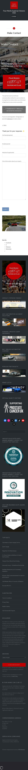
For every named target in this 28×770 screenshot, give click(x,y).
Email (6, 144)
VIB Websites (21, 749)
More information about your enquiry (11, 161)
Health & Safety (6, 606)
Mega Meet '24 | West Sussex (9, 551)
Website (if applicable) (8, 152)
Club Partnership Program (8, 610)
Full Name (7, 135)
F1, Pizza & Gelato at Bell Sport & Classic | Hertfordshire (12, 556)
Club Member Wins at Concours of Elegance (12, 581)
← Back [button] (4, 125)
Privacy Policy (5, 602)
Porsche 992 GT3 (6, 585)
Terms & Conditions (7, 598)
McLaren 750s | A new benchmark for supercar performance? (13, 576)
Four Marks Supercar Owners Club (14, 12)
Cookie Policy (14, 676)
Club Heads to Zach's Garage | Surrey (11, 542)
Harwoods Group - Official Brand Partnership (13, 565)
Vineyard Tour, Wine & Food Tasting (10, 561)
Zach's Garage (5, 546)
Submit (5, 209)
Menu (14, 16)
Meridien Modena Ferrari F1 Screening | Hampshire (11, 570)
